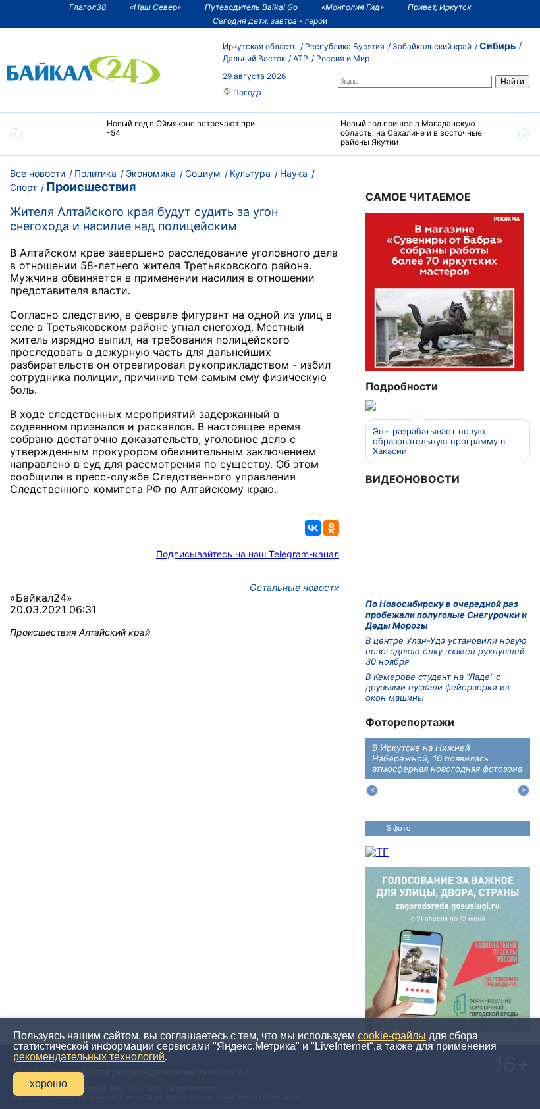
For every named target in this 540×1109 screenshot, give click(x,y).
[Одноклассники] (331, 528)
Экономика (151, 173)
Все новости (37, 173)
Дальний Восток (254, 58)
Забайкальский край (432, 46)
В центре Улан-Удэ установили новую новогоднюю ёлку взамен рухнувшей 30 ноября (446, 651)
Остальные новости (294, 587)
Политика (95, 173)
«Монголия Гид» (352, 7)
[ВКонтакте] (313, 528)
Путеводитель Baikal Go (251, 7)
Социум (203, 173)
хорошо (48, 1083)
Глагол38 (87, 7)
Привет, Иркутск (439, 7)
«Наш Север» (155, 7)
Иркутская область (260, 46)
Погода (246, 92)
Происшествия (91, 186)
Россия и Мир (342, 58)
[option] (153, 134)
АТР (300, 58)
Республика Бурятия (345, 46)
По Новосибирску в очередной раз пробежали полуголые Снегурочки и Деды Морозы (446, 614)
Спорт (23, 187)
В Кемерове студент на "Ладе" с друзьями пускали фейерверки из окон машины (437, 687)
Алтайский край (114, 632)
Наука (294, 173)
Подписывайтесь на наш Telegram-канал (247, 553)
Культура (250, 173)
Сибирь (497, 45)
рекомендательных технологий (89, 1056)
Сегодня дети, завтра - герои (270, 21)
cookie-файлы (392, 1035)
